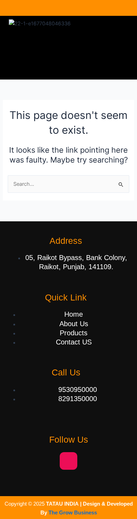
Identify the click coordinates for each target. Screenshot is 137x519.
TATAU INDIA (62, 504)
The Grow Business (72, 512)
